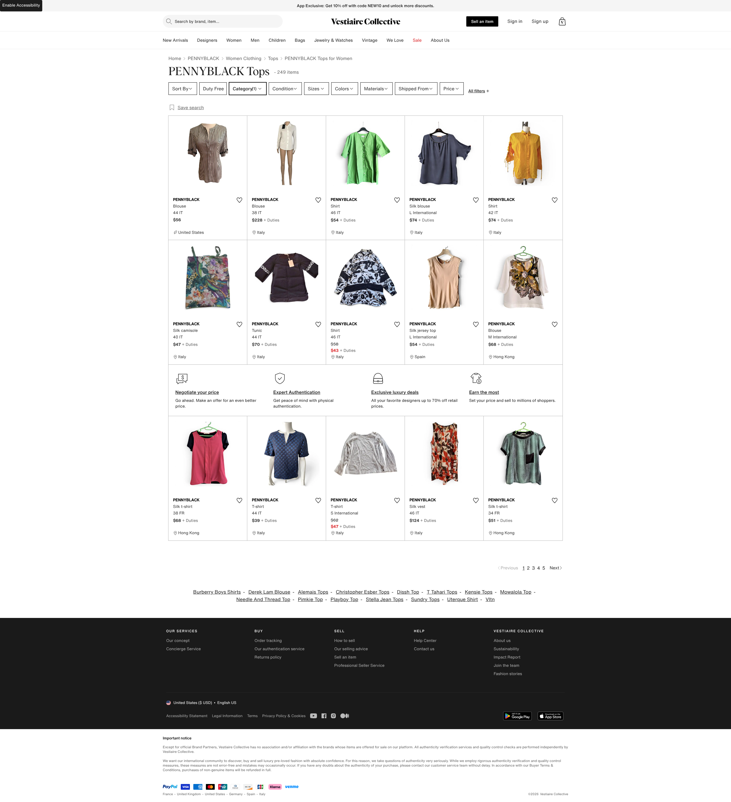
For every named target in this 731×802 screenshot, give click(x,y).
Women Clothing (244, 58)
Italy (262, 794)
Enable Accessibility (21, 5)
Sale (417, 40)
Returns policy (267, 657)
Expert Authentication (296, 392)
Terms (252, 716)
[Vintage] (382, 40)
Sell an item (482, 21)
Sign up (540, 21)
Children (277, 40)
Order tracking (268, 641)
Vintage (369, 40)
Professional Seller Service (359, 666)
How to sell (344, 641)
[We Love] (408, 40)
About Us (440, 40)
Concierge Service (183, 649)
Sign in (515, 21)
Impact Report (507, 657)
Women (234, 40)
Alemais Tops (313, 592)
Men (255, 40)
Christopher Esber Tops (362, 592)
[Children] (290, 40)
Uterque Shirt (462, 599)
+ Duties (271, 220)
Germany (236, 794)
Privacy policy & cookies (284, 716)
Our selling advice (351, 649)
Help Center (425, 641)
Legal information (227, 716)
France (168, 794)
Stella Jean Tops (384, 599)
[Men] (264, 40)
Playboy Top (344, 599)
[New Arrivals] (192, 40)
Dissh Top (408, 592)
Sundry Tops (425, 599)
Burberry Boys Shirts (217, 592)
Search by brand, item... (197, 21)
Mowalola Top (515, 592)
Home (174, 58)
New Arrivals (175, 40)
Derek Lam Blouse (269, 592)
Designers (207, 40)
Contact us (424, 649)
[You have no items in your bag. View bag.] (562, 21)
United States (215, 794)
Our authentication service (279, 649)
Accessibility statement (186, 716)
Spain (251, 794)
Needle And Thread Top (263, 599)
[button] (562, 21)
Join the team (506, 666)
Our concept (178, 641)
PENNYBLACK (203, 58)
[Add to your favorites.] (239, 200)
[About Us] (454, 40)
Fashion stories (508, 674)
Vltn (490, 599)
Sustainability (506, 649)
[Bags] (309, 40)
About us (502, 641)
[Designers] (222, 40)
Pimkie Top (310, 599)
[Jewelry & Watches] (357, 40)
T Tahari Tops (442, 592)
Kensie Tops (479, 592)
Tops (273, 58)
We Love (395, 40)
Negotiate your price (197, 392)
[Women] (246, 40)
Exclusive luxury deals (395, 392)
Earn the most (484, 392)
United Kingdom (189, 794)
